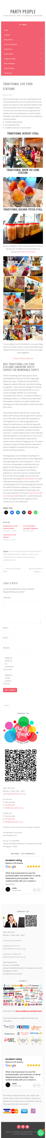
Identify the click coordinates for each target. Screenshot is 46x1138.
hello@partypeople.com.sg (14, 808)
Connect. (22, 358)
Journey (7, 35)
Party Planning (9, 68)
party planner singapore (20, 554)
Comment (7, 599)
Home (6, 30)
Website (6, 648)
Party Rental (8, 40)
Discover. (30, 358)
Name (6, 627)
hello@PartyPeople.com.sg (16, 794)
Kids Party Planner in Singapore (36, 570)
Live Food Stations (10, 44)
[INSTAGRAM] (23, 1127)
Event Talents (9, 54)
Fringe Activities (10, 59)
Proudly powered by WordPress (19, 1132)
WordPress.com (26, 1134)
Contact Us (8, 73)
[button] (16, 266)
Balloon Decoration (27, 478)
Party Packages (9, 63)
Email (5, 637)
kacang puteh (24, 551)
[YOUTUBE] (27, 1127)
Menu (24, 24)
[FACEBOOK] (19, 1127)
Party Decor (8, 49)
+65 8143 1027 (15, 946)
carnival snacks (14, 551)
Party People (23, 11)
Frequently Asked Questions (12, 940)
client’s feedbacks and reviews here (28, 1011)
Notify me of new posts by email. (8, 679)
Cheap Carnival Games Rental (12, 570)
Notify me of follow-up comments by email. (9, 664)
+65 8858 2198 (10, 805)
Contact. (16, 358)
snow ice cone (33, 554)
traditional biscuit (9, 557)
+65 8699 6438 (10, 819)
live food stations (35, 551)
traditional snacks (9, 560)
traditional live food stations (25, 557)
